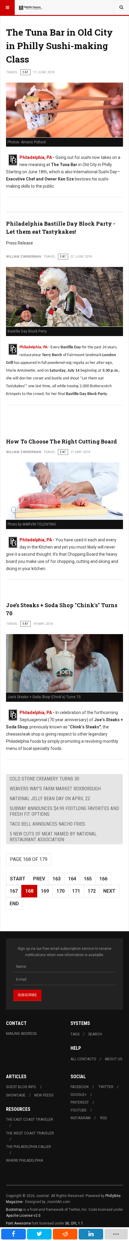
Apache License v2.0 (23, 1215)
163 (56, 879)
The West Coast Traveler (30, 1133)
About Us (113, 1059)
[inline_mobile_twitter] (39, 1234)
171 (76, 891)
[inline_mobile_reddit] (65, 1234)
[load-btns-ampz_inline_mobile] (116, 1234)
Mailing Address (21, 1034)
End (14, 903)
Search (95, 1034)
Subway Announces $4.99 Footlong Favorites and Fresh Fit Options (64, 811)
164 (72, 879)
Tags (75, 1034)
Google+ (78, 1095)
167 (14, 891)
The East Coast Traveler (29, 1119)
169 (45, 891)
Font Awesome (18, 1223)
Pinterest (79, 1102)
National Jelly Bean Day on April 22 (50, 798)
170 (60, 891)
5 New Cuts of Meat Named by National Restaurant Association (53, 836)
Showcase (16, 1095)
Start (18, 879)
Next (109, 891)
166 (103, 879)
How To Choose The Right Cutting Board (61, 441)
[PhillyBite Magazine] (31, 7)
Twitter (105, 1087)
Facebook (79, 1087)
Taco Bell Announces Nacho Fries (47, 824)
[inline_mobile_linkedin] (91, 1234)
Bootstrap (14, 1209)
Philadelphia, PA (36, 157)
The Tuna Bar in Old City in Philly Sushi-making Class (59, 45)
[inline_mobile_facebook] (13, 1234)
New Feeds (43, 1095)
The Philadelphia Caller (28, 1147)
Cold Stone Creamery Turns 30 (44, 779)
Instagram (80, 1118)
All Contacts (83, 1059)
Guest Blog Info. (21, 1087)
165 (88, 879)
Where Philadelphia (24, 1160)
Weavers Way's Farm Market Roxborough (55, 789)
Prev (39, 879)
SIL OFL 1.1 (74, 1223)
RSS (103, 1118)
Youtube (78, 1110)
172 (92, 891)
